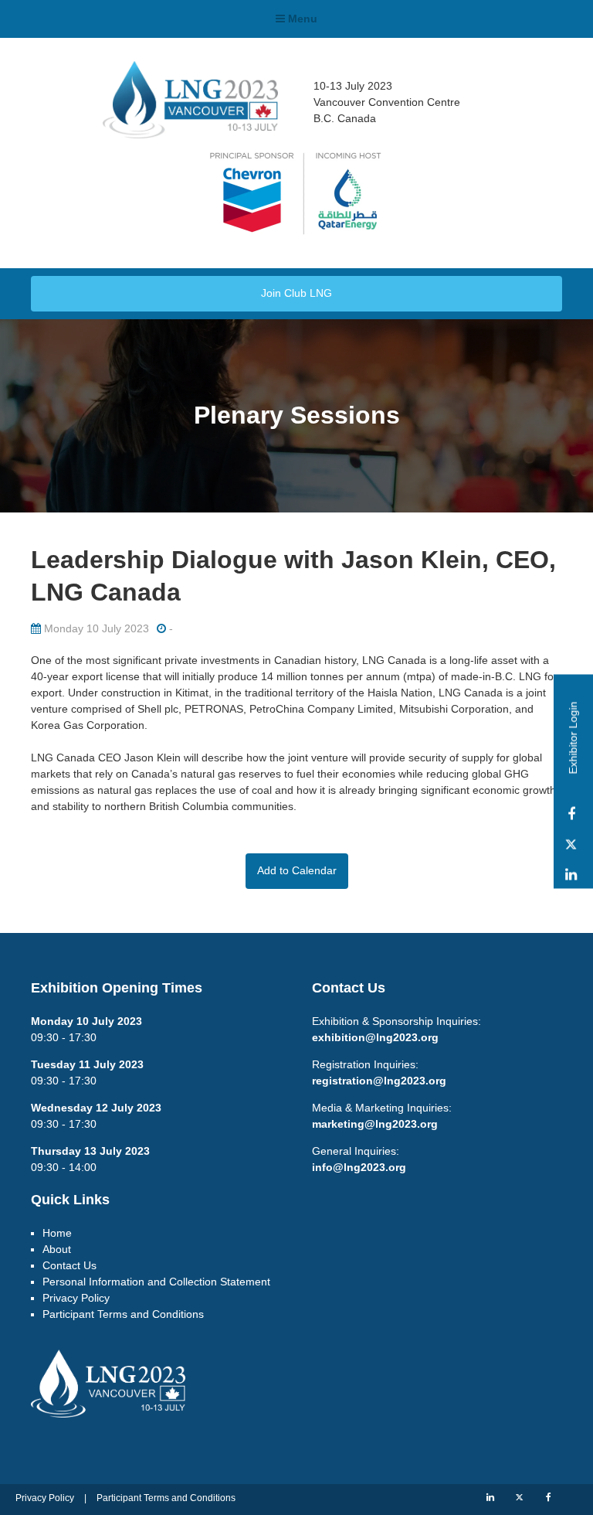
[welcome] (190, 132)
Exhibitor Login (573, 738)
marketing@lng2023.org (375, 1124)
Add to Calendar (297, 870)
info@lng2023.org (359, 1167)
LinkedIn (571, 875)
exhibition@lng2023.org (375, 1037)
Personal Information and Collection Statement (156, 1281)
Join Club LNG (296, 293)
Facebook (571, 815)
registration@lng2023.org (379, 1080)
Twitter (571, 845)
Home (57, 1233)
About (56, 1249)
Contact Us (69, 1265)
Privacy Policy (76, 1298)
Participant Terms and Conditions (123, 1314)
